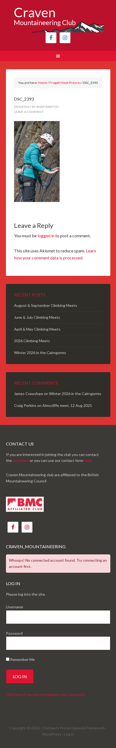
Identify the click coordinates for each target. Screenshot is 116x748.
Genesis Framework (88, 728)
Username (14, 607)
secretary (21, 460)
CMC (58, 18)
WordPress (51, 734)
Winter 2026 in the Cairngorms (40, 352)
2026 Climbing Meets (32, 340)
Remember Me (22, 659)
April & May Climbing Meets (37, 329)
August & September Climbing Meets (45, 305)
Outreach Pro (54, 728)
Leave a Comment (29, 112)
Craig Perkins (25, 405)
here (88, 460)
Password (14, 633)
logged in (45, 235)
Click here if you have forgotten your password (45, 694)
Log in (69, 734)
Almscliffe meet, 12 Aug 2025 (67, 405)
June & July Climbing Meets (37, 317)
